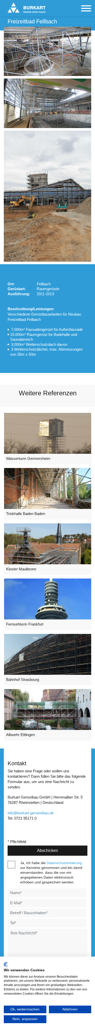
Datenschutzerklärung (64, 863)
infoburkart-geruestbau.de (31, 813)
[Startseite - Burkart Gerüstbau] (27, 8)
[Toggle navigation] (86, 9)
